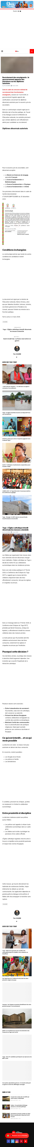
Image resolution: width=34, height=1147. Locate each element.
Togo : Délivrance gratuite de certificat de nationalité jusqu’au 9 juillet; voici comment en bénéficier (15, 952)
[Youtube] (20, 11)
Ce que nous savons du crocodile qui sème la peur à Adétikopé (20, 1097)
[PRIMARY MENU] (2, 51)
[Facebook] (13, 11)
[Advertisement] (17, 30)
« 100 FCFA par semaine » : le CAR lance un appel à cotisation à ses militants (15, 387)
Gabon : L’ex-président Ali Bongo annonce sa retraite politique (19, 1106)
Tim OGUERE (7, 85)
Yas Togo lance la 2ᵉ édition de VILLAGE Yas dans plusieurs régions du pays (15, 979)
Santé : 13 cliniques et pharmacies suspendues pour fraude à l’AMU (16, 465)
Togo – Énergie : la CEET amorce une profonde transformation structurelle (14, 518)
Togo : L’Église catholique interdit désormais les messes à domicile (17, 330)
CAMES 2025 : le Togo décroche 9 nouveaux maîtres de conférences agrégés (16, 492)
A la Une (5, 321)
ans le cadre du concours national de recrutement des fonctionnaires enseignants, (14, 92)
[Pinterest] (18, 11)
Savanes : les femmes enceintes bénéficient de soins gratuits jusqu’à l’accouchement (16, 1005)
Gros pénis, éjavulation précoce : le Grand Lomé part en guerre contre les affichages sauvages (16, 1084)
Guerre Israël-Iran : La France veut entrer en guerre (17, 340)
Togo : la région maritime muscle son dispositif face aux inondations (16, 413)
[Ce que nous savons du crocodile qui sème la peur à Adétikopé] (6, 1098)
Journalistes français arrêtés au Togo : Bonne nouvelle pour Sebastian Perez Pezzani (21, 1115)
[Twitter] (15, 11)
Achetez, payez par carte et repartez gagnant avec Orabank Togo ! (16, 439)
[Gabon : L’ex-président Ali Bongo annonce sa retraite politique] (6, 1107)
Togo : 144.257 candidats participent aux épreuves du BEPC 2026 (17, 1057)
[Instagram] (16, 11)
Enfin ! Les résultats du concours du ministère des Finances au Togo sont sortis (15, 1031)
